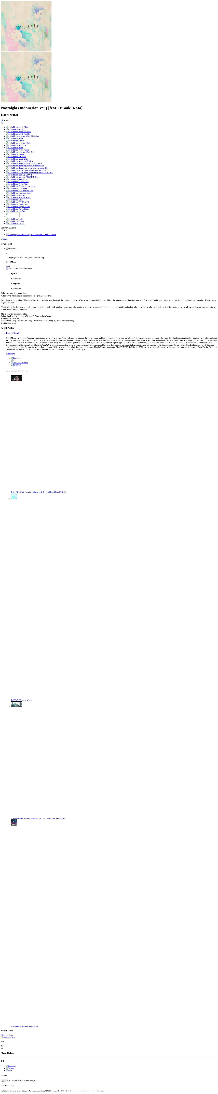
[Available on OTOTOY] (16, 188)
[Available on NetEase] (15, 211)
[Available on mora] (14, 147)
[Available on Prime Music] (17, 150)
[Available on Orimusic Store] (18, 193)
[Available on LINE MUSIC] (18, 134)
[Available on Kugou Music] (18, 207)
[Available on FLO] (14, 219)
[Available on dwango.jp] (16, 179)
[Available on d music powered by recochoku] (25, 166)
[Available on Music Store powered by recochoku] (26, 170)
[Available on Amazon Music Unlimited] (22, 136)
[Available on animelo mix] (17, 182)
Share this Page (7, 1035)
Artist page (10, 354)
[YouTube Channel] (19, 362)
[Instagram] (16, 365)
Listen (6, 120)
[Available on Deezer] (15, 154)
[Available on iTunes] (15, 141)
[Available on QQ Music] (16, 204)
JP (2, 1046)
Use (5, 230)
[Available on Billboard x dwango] (20, 186)
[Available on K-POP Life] (17, 184)
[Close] (2, 1048)
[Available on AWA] (14, 138)
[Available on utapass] (15, 195)
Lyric (8, 266)
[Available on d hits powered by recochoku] (24, 163)
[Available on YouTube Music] (18, 132)
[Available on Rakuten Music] (18, 197)
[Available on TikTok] (15, 223)
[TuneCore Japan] (8, 1037)
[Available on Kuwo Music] (17, 209)
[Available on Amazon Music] (18, 143)
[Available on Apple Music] (17, 127)
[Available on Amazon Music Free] (20, 152)
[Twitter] (13, 360)
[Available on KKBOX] (16, 157)
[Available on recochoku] (16, 145)
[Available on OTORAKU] (17, 202)
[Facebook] (16, 358)
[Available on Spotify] (15, 129)
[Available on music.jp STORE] (19, 175)
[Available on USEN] (15, 200)
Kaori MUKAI (12, 333)
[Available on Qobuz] (15, 221)
